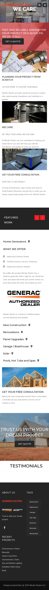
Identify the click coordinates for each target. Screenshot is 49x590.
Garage (32, 512)
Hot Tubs (33, 518)
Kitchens (33, 523)
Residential (34, 533)
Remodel (33, 528)
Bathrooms (34, 507)
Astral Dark (16, 585)
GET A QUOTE (12, 41)
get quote (24, 444)
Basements (34, 502)
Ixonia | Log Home (9, 556)
